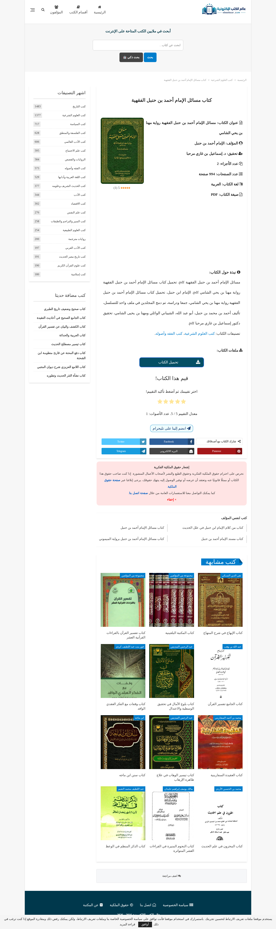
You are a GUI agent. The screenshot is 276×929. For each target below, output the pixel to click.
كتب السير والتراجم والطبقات (68, 221)
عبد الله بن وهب (232, 646)
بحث (150, 57)
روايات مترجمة (77, 239)
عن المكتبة (91, 905)
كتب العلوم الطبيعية (74, 230)
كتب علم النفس (76, 212)
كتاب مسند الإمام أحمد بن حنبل (222, 539)
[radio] (183, 403)
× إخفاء (171, 499)
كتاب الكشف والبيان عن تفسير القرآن (62, 326)
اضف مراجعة (170, 875)
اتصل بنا (145, 905)
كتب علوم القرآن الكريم (72, 265)
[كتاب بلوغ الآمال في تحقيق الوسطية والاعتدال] (171, 671)
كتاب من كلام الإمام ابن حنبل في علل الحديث (212, 527)
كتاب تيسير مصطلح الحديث (68, 344)
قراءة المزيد (127, 924)
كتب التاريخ (79, 106)
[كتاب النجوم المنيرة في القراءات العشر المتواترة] (171, 813)
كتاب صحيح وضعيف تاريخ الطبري (65, 309)
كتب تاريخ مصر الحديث (72, 256)
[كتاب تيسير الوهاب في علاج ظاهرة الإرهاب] (171, 742)
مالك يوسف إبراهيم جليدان (178, 788)
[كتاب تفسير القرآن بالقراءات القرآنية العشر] (123, 600)
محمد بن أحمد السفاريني (228, 717)
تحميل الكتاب (168, 362)
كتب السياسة (78, 124)
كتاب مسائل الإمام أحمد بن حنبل (142, 527)
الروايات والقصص (75, 159)
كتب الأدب (80, 194)
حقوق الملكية (119, 905)
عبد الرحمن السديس (182, 646)
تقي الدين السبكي (231, 575)
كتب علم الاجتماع (76, 150)
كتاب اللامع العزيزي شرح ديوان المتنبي (61, 367)
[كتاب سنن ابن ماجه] (123, 742)
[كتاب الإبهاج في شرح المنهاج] (220, 600)
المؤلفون (56, 12)
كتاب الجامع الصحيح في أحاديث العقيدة (61, 317)
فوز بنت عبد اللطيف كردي (130, 646)
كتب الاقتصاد (78, 203)
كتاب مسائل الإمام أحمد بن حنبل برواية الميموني (131, 539)
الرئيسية (100, 12)
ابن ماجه (139, 717)
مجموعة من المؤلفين (181, 575)
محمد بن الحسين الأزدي (228, 788)
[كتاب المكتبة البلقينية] (171, 600)
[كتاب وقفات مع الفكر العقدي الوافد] (123, 671)
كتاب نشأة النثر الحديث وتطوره (66, 375)
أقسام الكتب (78, 12)
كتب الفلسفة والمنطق (72, 133)
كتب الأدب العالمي (75, 141)
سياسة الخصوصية (175, 905)
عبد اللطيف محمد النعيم (131, 788)
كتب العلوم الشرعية (200, 334)
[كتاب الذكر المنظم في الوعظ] (123, 813)
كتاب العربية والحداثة (72, 335)
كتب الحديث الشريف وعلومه (69, 186)
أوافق (145, 924)
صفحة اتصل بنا (138, 493)
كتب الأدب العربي (75, 247)
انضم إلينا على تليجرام (170, 428)
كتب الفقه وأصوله (168, 334)
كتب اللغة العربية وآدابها (72, 177)
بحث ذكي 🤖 (131, 57)
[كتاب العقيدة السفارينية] (220, 742)
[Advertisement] (172, 230)
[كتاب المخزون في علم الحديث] (220, 813)
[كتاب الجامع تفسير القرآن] (220, 671)
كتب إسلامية (78, 274)
